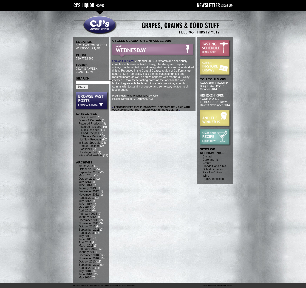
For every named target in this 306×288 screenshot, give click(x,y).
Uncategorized (88, 152)
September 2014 (89, 172)
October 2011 (87, 226)
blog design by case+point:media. (218, 285)
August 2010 (87, 267)
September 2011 (89, 229)
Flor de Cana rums (214, 166)
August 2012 (87, 197)
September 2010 (89, 264)
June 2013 (85, 185)
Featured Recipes (90, 126)
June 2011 (85, 239)
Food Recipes (90, 133)
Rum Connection (213, 178)
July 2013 (85, 181)
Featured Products (90, 123)
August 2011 (86, 232)
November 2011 (89, 223)
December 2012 (89, 191)
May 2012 (85, 207)
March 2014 (86, 175)
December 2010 (89, 255)
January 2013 (87, 188)
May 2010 (85, 277)
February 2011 (88, 248)
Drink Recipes (90, 129)
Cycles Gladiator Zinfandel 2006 (142, 41)
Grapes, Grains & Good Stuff (85, 285)
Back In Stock (87, 117)
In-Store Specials (89, 142)
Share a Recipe (91, 136)
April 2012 (85, 210)
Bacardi (207, 156)
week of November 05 (164, 110)
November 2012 (89, 194)
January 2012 (87, 216)
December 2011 (89, 220)
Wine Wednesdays (90, 155)
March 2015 (86, 165)
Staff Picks (85, 149)
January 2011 (87, 251)
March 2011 (86, 245)
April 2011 (85, 242)
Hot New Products (90, 139)
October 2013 (87, 178)
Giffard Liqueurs (213, 169)
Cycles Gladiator (123, 61)
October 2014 (87, 169)
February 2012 (88, 213)
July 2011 (85, 236)
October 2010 (87, 261)
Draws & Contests (90, 120)
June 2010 (85, 274)
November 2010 (89, 258)
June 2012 (85, 204)
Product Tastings (89, 145)
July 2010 (85, 271)
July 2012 (85, 200)
